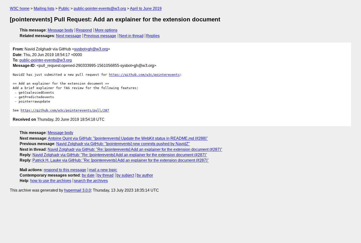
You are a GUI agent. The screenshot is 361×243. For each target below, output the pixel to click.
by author (145, 175)
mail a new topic (103, 170)
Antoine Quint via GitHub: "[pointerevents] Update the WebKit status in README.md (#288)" (128, 138)
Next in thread (131, 36)
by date (88, 175)
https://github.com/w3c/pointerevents (144, 74)
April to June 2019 (146, 8)
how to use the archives (50, 181)
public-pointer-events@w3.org (100, 8)
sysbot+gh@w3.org (91, 49)
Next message (68, 36)
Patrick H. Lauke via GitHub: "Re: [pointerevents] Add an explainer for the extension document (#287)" (120, 160)
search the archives (91, 181)
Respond (84, 30)
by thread (105, 175)
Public (63, 8)
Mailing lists (44, 8)
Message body (60, 30)
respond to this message (65, 170)
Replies (153, 36)
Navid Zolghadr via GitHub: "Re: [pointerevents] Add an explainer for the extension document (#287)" (135, 149)
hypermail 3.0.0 (77, 190)
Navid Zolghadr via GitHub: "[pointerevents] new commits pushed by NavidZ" (123, 144)
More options (106, 30)
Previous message (100, 36)
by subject (125, 175)
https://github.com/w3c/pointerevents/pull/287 (65, 110)
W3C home (19, 8)
